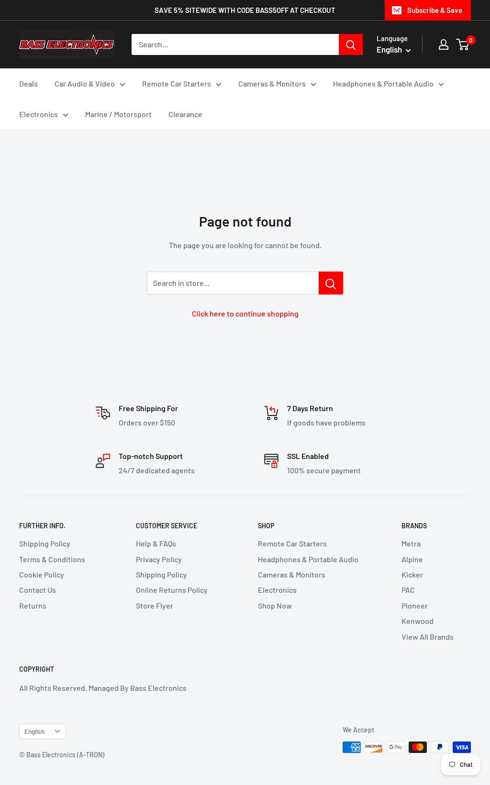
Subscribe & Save (434, 10)
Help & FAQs (156, 543)
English (34, 731)
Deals (28, 83)
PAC (408, 589)
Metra (411, 543)
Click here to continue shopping (245, 313)
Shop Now (275, 605)
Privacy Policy (159, 559)
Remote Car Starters (176, 83)
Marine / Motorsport (118, 114)
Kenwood (417, 620)
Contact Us (37, 589)
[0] (463, 44)
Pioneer (414, 605)
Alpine (412, 559)
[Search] (351, 44)
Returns (32, 605)
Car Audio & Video (85, 83)
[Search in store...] (331, 283)
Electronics (38, 114)
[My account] (443, 44)
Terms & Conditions (52, 559)
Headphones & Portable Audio (383, 83)
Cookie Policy (41, 574)
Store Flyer (154, 605)
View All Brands (427, 636)
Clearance (185, 114)
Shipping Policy (44, 543)
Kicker (412, 574)
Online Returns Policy (172, 589)
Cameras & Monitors (272, 83)
